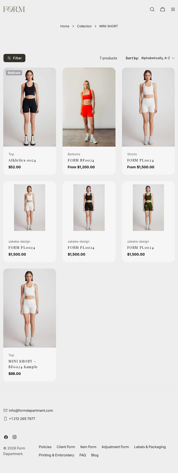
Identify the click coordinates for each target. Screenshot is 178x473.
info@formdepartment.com (31, 410)
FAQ (82, 455)
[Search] (152, 9)
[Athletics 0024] (29, 107)
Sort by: (132, 58)
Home (64, 26)
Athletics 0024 (22, 160)
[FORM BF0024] (89, 107)
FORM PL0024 (140, 160)
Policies (45, 447)
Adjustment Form (115, 447)
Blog (95, 455)
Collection (84, 26)
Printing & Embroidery (56, 455)
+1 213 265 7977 (22, 418)
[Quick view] (49, 77)
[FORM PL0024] (148, 107)
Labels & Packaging (150, 447)
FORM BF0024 (81, 160)
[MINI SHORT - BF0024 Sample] (29, 308)
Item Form (88, 447)
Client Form (66, 447)
